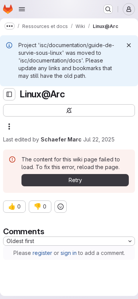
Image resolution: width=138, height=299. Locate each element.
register (42, 253)
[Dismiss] (128, 45)
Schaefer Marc (61, 139)
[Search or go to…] (108, 9)
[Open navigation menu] (22, 9)
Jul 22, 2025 (99, 139)
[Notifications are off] (69, 110)
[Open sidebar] (9, 94)
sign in (69, 253)
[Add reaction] (60, 206)
